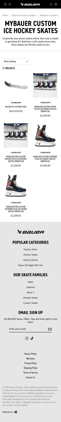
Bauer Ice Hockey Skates (24, 15)
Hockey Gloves (30, 260)
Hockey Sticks (30, 249)
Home (5, 15)
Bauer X (30, 292)
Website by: (7, 412)
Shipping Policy (30, 368)
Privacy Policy (30, 363)
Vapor (30, 282)
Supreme (30, 287)
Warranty (30, 358)
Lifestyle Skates (30, 297)
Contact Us (30, 377)
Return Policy (30, 354)
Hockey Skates (30, 254)
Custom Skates (30, 303)
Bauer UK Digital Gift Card (30, 265)
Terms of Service (30, 372)
